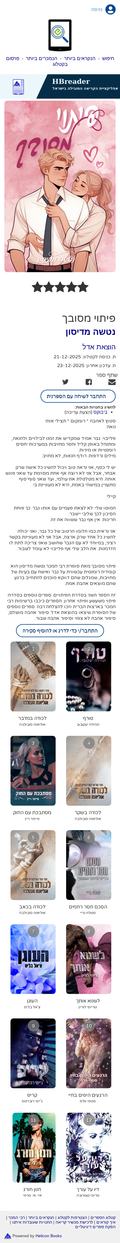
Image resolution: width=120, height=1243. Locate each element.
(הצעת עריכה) (78, 412)
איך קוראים (106, 1222)
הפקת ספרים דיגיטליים (95, 1226)
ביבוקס (100, 412)
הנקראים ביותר (80, 58)
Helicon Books (49, 1235)
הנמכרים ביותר (41, 58)
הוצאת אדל (99, 347)
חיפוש (108, 58)
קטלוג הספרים (103, 1217)
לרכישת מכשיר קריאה (74, 1222)
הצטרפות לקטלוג (72, 1217)
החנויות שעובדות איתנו (32, 1222)
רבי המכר (16, 1217)
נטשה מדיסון (91, 332)
